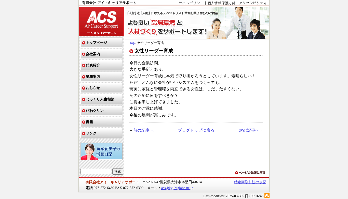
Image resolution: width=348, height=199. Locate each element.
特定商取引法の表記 (250, 182)
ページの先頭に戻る (250, 173)
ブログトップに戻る (196, 130)
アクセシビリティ (253, 3)
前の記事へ (143, 130)
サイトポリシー (191, 3)
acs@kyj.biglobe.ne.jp (177, 188)
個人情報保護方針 (221, 3)
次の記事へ (249, 130)
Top (132, 43)
